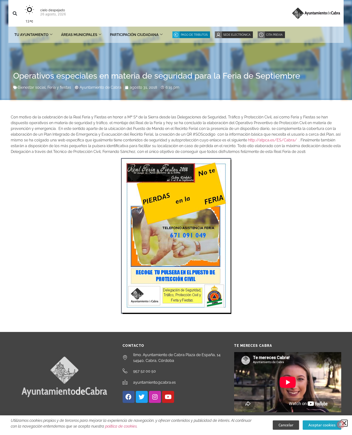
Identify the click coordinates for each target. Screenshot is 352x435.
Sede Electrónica (236, 34)
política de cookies (121, 426)
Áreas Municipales (79, 35)
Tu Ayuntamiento (31, 35)
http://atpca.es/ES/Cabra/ (272, 140)
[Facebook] (129, 397)
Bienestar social (31, 87)
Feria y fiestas (59, 87)
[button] (15, 13)
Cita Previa (274, 34)
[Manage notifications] (341, 424)
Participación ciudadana (134, 35)
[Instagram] (155, 397)
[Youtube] (168, 397)
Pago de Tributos (194, 34)
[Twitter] (142, 397)
